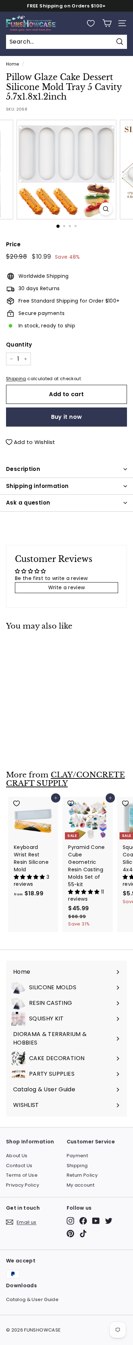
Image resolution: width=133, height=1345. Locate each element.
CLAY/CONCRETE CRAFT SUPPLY (65, 779)
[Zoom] (105, 208)
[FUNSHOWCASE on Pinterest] (70, 1233)
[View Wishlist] (91, 23)
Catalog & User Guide (32, 1299)
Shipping (16, 379)
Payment (77, 1155)
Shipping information (37, 486)
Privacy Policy (22, 1185)
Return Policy (82, 1175)
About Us (17, 1155)
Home (12, 64)
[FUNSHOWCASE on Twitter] (108, 1221)
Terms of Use (22, 1175)
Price (13, 244)
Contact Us (19, 1165)
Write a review (66, 587)
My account (81, 1185)
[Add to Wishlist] (33, 646)
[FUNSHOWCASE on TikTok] (83, 1233)
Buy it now (66, 417)
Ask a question (28, 502)
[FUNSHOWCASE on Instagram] (70, 1221)
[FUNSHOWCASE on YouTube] (96, 1221)
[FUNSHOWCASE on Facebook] (83, 1221)
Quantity (19, 344)
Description (23, 469)
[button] (30, 876)
